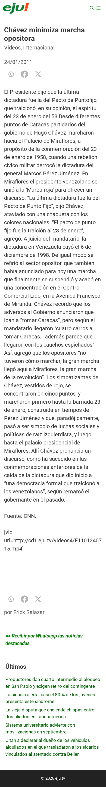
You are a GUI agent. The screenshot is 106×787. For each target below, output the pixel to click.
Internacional (39, 47)
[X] (38, 74)
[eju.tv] (16, 8)
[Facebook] (24, 74)
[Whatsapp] (11, 74)
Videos (12, 47)
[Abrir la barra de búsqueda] (91, 8)
